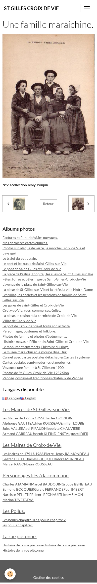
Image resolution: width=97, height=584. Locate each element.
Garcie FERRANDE (48, 489)
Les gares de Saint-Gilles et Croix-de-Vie (33, 305)
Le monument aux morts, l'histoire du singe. (35, 347)
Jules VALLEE (12, 428)
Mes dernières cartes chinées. (25, 243)
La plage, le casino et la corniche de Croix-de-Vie (39, 315)
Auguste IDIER (77, 434)
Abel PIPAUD (33, 428)
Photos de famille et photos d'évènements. (34, 336)
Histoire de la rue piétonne (23, 545)
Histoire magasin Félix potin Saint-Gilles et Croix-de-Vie (45, 341)
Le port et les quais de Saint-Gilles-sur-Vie (34, 263)
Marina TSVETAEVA (18, 500)
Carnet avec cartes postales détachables (33, 357)
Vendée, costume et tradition (24, 378)
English (30, 398)
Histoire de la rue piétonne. (23, 550)
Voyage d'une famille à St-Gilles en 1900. (33, 367)
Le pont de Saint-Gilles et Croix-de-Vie (31, 269)
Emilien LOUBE (72, 423)
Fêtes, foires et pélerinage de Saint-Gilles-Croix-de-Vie (44, 279)
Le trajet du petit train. (19, 258)
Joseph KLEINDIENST (49, 434)
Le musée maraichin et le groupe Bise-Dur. (34, 352)
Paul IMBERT (73, 489)
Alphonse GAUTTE (16, 423)
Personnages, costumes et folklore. (29, 331)
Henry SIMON (72, 494)
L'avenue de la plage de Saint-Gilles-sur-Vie (35, 284)
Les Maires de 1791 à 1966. (23, 454)
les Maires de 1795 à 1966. (22, 418)
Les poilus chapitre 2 (50, 520)
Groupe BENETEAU (77, 484)
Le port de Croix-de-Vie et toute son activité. (36, 326)
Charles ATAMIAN (16, 484)
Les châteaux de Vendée (65, 378)
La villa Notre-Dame (77, 289)
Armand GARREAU (17, 434)
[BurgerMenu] (87, 8)
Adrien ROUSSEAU (46, 423)
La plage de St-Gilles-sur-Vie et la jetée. (32, 289)
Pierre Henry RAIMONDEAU (66, 454)
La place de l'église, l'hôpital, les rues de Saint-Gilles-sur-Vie (47, 274)
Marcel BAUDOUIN (46, 484)
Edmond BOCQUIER (18, 489)
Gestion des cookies (48, 577)
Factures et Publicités (19, 237)
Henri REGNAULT (47, 494)
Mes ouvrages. (47, 237)
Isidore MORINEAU (69, 459)
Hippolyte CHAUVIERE (62, 428)
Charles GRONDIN (58, 418)
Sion (65, 373)
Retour (48, 204)
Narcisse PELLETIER (18, 494)
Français (13, 398)
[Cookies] (10, 574)
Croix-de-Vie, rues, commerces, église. (31, 310)
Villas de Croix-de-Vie (19, 321)
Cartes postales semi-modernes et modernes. (36, 362)
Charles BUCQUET (39, 459)
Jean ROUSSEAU (39, 464)
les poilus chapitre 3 (17, 525)
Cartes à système (77, 357)
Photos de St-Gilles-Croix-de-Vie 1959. (32, 373)
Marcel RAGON (14, 464)
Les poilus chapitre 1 (18, 520)
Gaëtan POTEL (13, 459)
